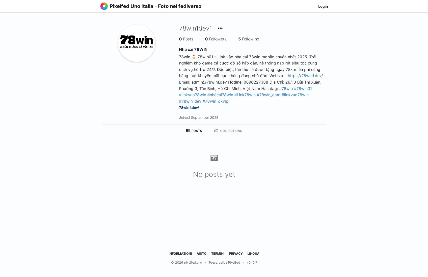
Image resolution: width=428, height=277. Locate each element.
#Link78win (245, 94)
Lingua (253, 253)
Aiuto (202, 253)
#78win (286, 88)
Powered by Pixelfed (224, 262)
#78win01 (303, 88)
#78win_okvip (215, 101)
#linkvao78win (192, 94)
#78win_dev (190, 101)
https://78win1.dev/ (305, 75)
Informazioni (180, 253)
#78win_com (268, 94)
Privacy (236, 253)
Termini (217, 253)
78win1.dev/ (189, 107)
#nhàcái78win (220, 94)
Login (323, 6)
